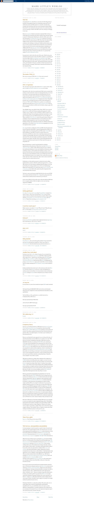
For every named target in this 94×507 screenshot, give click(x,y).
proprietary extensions (31, 457)
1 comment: (42, 67)
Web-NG (25, 20)
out (37, 88)
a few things (29, 193)
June (59, 98)
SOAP (39, 341)
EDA (39, 127)
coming (34, 88)
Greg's (33, 269)
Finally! (24, 316)
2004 (58, 140)
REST (31, 329)
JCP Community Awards (40, 263)
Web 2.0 (38, 175)
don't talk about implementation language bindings (37, 455)
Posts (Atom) (30, 499)
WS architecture (27, 346)
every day (40, 88)
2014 (58, 69)
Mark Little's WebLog (47, 6)
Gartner (47, 130)
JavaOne (42, 194)
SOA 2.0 (41, 86)
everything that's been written (36, 38)
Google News (57, 146)
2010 (58, 77)
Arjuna (25, 272)
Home (38, 497)
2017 (58, 64)
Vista (25, 209)
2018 (58, 62)
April (59, 130)
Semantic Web (37, 329)
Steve (24, 127)
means (38, 97)
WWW (34, 375)
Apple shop (49, 220)
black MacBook (29, 220)
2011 (58, 75)
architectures (41, 349)
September (60, 92)
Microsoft (43, 466)
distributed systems (35, 349)
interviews (33, 261)
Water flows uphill (28, 417)
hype (43, 438)
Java (24, 363)
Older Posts (50, 497)
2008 (58, 81)
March (59, 132)
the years (48, 349)
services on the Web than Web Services (34, 379)
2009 (58, 79)
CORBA (28, 102)
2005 (58, 138)
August (59, 94)
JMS (33, 102)
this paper (35, 193)
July (59, 96)
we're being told (34, 209)
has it (31, 476)
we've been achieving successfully (39, 197)
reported (29, 34)
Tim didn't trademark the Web (32, 52)
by (38, 434)
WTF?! (24, 230)
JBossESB (47, 257)
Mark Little (59, 155)
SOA (36, 97)
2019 (58, 60)
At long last (26, 282)
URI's (48, 386)
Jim (50, 193)
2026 (58, 54)
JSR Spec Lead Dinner (30, 258)
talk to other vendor (49, 441)
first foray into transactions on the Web (30, 390)
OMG (45, 284)
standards (25, 449)
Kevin (43, 260)
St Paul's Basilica (33, 117)
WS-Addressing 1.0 (28, 314)
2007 (58, 83)
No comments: (42, 211)
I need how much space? (29, 206)
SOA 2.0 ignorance (28, 85)
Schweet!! (25, 218)
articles (31, 88)
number (27, 261)
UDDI (24, 343)
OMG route (44, 473)
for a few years (43, 209)
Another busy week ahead (29, 252)
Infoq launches (27, 239)
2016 (58, 65)
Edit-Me (56, 148)
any (40, 434)
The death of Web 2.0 (28, 74)
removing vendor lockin (39, 443)
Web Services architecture (38, 458)
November (60, 88)
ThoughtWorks (42, 193)
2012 (58, 73)
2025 (58, 56)
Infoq (27, 242)
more (25, 88)
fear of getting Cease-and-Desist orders (40, 58)
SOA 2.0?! (25, 228)
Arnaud (32, 272)
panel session (36, 255)
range (29, 349)
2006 (58, 84)
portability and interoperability (33, 467)
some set (46, 447)
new (37, 434)
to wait (39, 209)
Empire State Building (38, 123)
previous (40, 431)
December (60, 86)
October (59, 90)
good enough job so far (41, 199)
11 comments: (43, 184)
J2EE (40, 435)
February (60, 133)
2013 (58, 71)
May (59, 99)
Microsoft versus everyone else (29, 435)
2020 (58, 58)
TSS (44, 240)
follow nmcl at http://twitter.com (61, 32)
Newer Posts (25, 497)
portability (25, 434)
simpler (24, 364)
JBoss (24, 264)
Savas (24, 193)
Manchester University (31, 328)
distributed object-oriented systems (41, 103)
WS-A (24, 389)
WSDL (41, 341)
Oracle (27, 111)
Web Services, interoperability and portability (35, 426)
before (30, 21)
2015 (58, 67)
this (35, 208)
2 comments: (42, 232)
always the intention (36, 47)
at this (37, 76)
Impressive (25, 419)
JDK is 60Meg (47, 369)
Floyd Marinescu (26, 240)
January (59, 135)
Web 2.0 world (36, 376)
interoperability (29, 197)
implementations (26, 443)
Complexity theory (28, 324)
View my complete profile (61, 157)
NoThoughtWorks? (28, 191)
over (45, 349)
